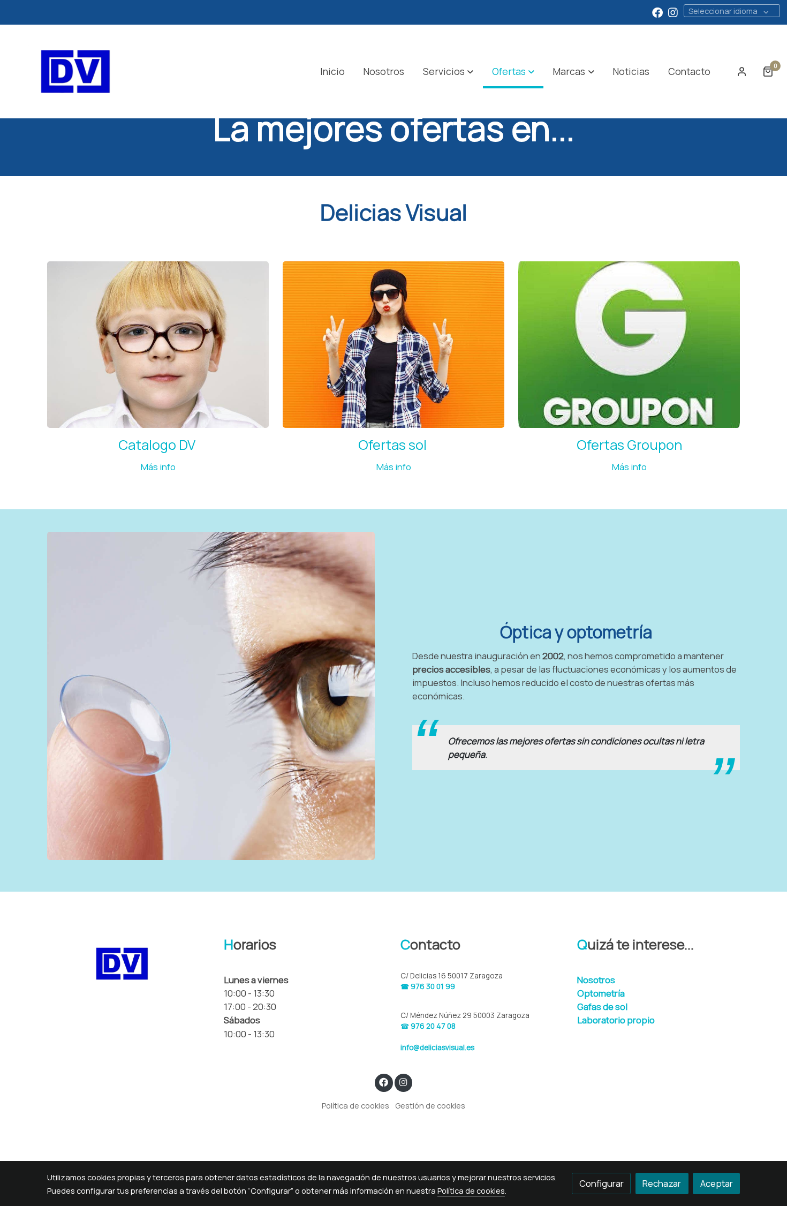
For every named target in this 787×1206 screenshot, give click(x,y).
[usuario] (742, 71)
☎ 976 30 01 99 (427, 986)
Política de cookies (355, 1105)
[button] (448, 71)
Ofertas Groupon (629, 444)
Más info (158, 467)
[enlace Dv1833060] (158, 343)
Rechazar (661, 1183)
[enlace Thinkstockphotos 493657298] (394, 343)
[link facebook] (657, 11)
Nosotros (596, 980)
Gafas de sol (602, 1006)
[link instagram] (673, 11)
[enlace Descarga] (629, 343)
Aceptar (716, 1183)
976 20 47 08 (433, 1026)
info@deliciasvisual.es (437, 1047)
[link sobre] (128, 964)
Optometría (601, 993)
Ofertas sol (393, 444)
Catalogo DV (158, 444)
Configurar (601, 1183)
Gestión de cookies (430, 1105)
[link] (75, 71)
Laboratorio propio (616, 1020)
